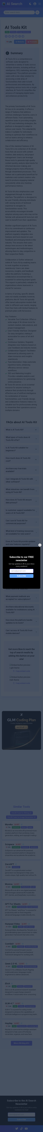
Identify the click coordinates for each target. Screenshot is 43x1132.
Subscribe (21, 576)
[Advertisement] (21, 776)
